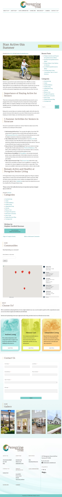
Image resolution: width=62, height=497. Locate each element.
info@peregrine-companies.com (49, 462)
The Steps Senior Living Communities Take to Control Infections (50, 72)
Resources (40, 10)
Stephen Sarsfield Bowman (22, 53)
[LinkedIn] (45, 469)
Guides (6, 200)
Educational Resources (33, 461)
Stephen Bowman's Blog (10, 217)
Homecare (33, 10)
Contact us (19, 181)
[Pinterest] (43, 469)
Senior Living (8, 215)
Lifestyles (13, 10)
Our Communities (23, 10)
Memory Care (8, 210)
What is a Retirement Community (31, 236)
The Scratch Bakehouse (29, 147)
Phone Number (35, 371)
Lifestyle (9, 192)
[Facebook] (42, 469)
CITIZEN (29, 495)
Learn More (10, 347)
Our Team (5, 461)
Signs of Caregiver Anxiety (9, 236)
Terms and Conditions (20, 479)
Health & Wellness (9, 202)
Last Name (34, 363)
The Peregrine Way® (7, 459)
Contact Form (5, 472)
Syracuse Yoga (25, 160)
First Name (7, 363)
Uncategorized (8, 219)
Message (7, 387)
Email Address (8, 371)
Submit (31, 397)
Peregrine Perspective (10, 211)
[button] (29, 273)
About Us (5, 10)
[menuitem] (6, 10)
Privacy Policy (19, 475)
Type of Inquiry (8, 379)
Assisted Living (8, 199)
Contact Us (54, 10)
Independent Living (9, 206)
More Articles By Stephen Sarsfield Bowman (14, 231)
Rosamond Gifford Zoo (12, 135)
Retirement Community (10, 213)
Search (5, 260)
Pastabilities (23, 153)
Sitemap (17, 477)
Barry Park (32, 138)
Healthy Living (8, 204)
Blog (4, 463)
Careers (47, 10)
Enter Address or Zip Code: (8, 254)
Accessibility (18, 474)
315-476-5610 (46, 460)
